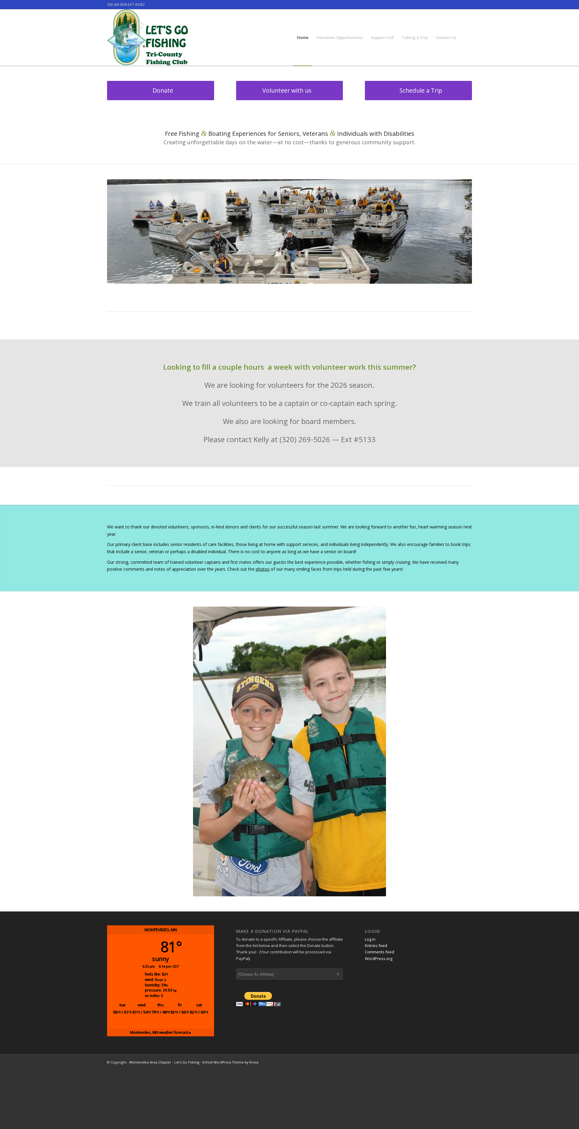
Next (458, 231)
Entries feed (376, 945)
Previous (121, 231)
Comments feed (379, 952)
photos (263, 569)
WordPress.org (378, 958)
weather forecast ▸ (160, 1032)
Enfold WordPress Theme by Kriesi (230, 1062)
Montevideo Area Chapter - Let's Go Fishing (164, 1062)
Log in (370, 939)
